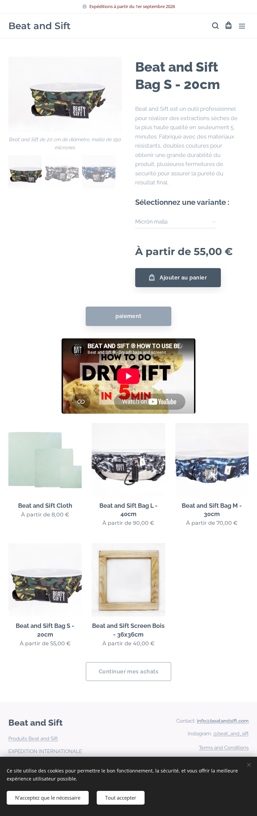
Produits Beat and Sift (33, 739)
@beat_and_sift (231, 734)
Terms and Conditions (224, 748)
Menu (242, 25)
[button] (215, 25)
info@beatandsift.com (223, 721)
